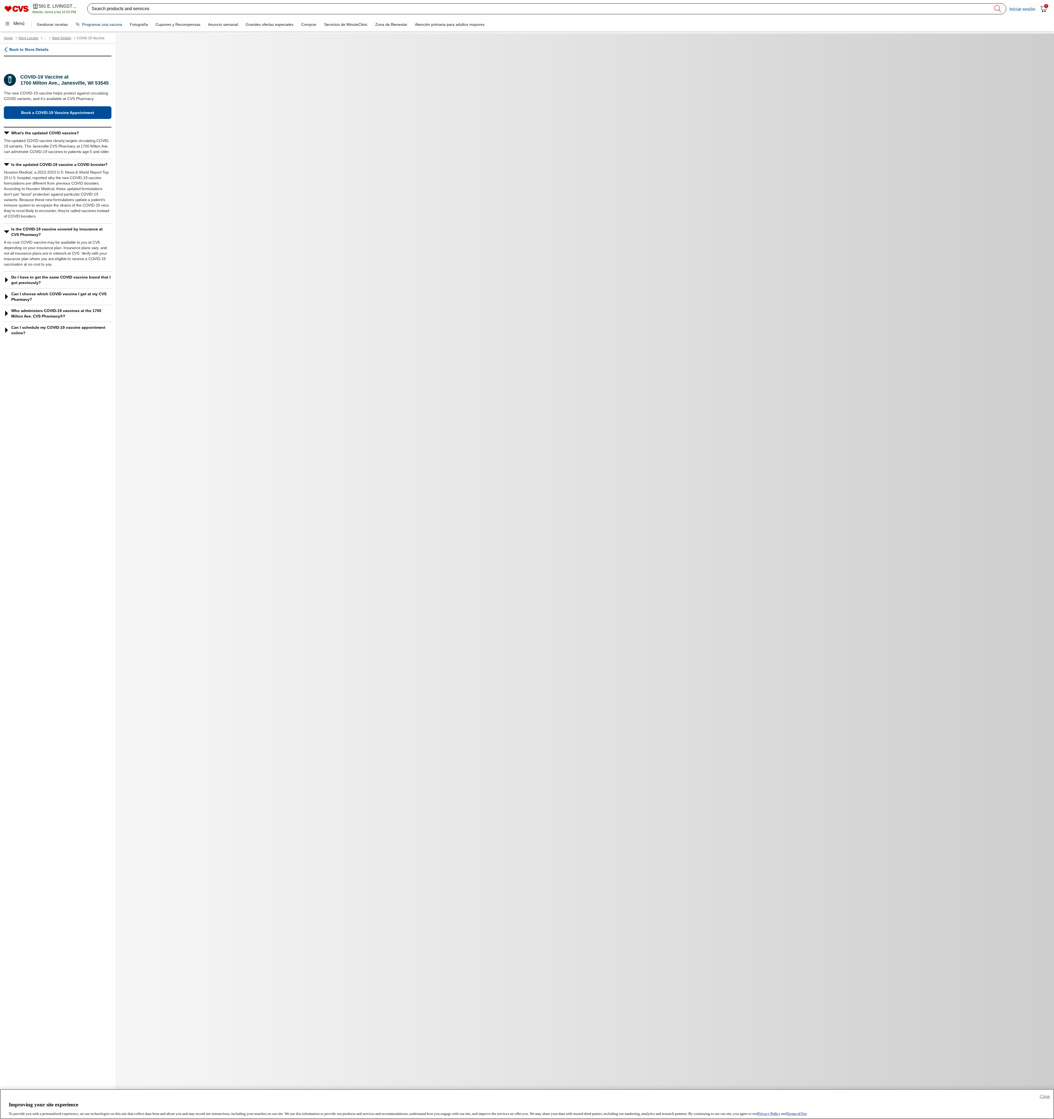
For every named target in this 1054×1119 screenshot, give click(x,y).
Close (1045, 1096)
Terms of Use (797, 1113)
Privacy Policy (768, 1113)
